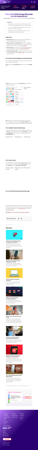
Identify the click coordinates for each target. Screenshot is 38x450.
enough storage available (25, 47)
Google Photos (21, 52)
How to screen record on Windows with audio (19, 212)
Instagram (22, 415)
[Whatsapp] (9, 401)
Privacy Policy (6, 435)
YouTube (21, 417)
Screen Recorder (22, 208)
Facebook (22, 413)
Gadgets (6, 422)
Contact (4, 432)
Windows (6, 415)
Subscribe (27, 397)
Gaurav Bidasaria (7, 18)
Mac (5, 423)
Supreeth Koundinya (30, 18)
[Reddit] (9, 399)
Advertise (7, 439)
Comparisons (15, 415)
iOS (5, 420)
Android (6, 413)
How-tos (14, 413)
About (4, 430)
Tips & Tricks (15, 417)
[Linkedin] (9, 398)
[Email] (9, 402)
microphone (24, 45)
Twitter (21, 418)
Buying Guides (7, 425)
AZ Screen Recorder (10, 209)
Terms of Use (5, 433)
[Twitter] (9, 396)
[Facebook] (9, 395)
